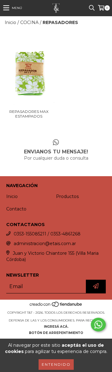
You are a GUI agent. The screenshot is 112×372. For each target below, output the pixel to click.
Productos (67, 196)
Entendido (56, 364)
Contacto (16, 209)
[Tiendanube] (56, 306)
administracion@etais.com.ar (45, 243)
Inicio (10, 22)
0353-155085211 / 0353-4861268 (47, 234)
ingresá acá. (56, 327)
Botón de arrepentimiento (56, 333)
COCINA (29, 22)
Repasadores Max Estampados (29, 113)
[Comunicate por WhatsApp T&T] (98, 324)
